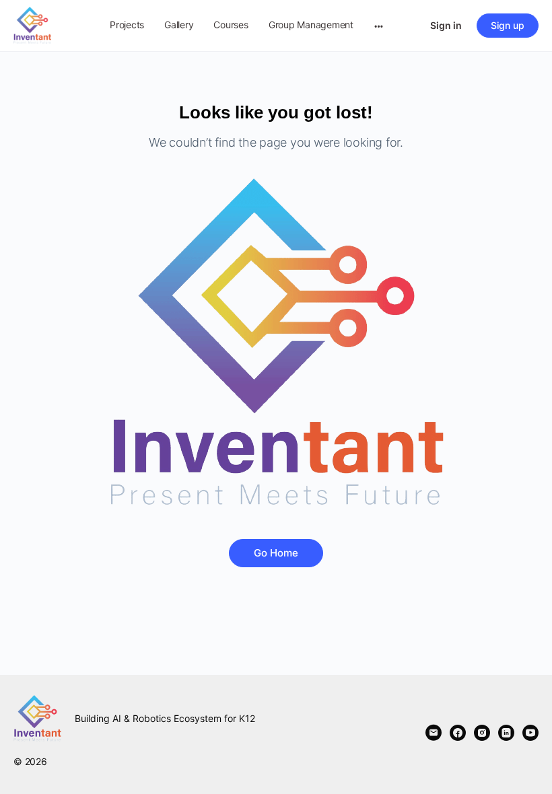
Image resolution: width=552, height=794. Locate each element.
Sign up (507, 25)
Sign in (446, 25)
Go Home (276, 552)
